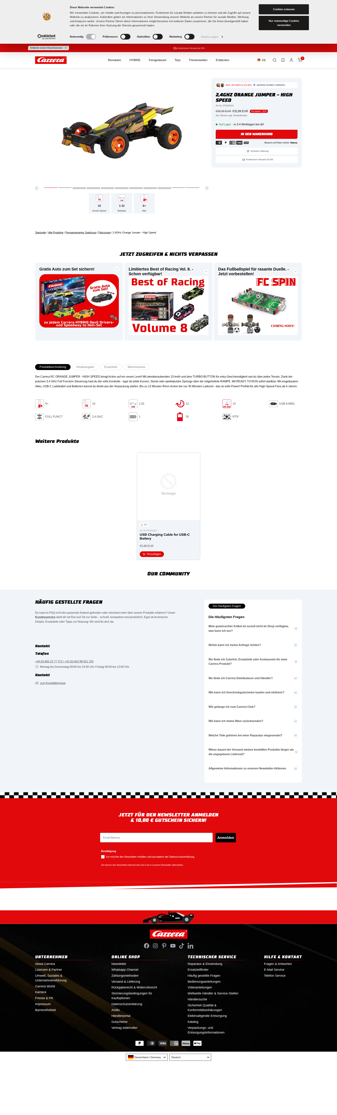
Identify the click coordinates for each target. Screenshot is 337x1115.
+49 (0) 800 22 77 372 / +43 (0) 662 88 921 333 (64, 661)
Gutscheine (119, 1022)
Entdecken (222, 60)
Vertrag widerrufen (124, 1028)
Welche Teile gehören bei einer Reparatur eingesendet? (245, 735)
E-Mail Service (274, 969)
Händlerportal (120, 1016)
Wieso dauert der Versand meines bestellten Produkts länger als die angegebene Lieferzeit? (251, 752)
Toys (177, 60)
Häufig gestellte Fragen (204, 975)
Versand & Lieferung (125, 981)
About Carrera (45, 964)
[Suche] (274, 60)
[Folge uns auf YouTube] (173, 946)
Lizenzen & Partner (48, 969)
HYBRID (135, 60)
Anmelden (225, 838)
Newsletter (118, 964)
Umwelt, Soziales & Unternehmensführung (51, 978)
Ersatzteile (110, 366)
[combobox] (147, 1057)
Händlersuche (197, 999)
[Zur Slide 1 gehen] (51, 187)
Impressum (43, 1004)
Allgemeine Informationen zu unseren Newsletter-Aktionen (247, 768)
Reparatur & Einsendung (205, 964)
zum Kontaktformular (53, 683)
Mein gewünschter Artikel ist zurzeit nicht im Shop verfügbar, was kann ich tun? (249, 628)
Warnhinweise (136, 366)
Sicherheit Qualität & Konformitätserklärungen (205, 1008)
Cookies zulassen (284, 9)
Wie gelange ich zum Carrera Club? (232, 706)
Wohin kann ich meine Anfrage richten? (235, 645)
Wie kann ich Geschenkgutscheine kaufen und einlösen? (246, 692)
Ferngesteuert (157, 60)
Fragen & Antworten (278, 964)
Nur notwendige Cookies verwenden (284, 23)
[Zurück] (36, 188)
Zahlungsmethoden (124, 975)
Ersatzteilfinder (198, 969)
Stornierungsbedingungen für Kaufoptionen (131, 996)
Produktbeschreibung (52, 366)
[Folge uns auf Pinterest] (164, 946)
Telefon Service (275, 975)
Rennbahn (114, 60)
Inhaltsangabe (85, 366)
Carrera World (45, 986)
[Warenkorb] (300, 60)
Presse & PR (44, 998)
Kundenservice (45, 617)
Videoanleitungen (200, 987)
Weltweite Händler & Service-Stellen (213, 993)
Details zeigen (209, 36)
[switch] (125, 36)
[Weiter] (207, 188)
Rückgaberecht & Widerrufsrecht (134, 987)
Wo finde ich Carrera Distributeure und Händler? (241, 678)
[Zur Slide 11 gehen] (192, 187)
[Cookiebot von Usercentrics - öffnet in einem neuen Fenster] (46, 36)
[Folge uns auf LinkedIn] (190, 946)
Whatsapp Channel (124, 969)
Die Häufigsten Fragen (227, 606)
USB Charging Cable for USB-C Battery (165, 536)
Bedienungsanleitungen (204, 981)
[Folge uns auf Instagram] (155, 946)
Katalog (193, 1022)
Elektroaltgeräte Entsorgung (207, 1016)
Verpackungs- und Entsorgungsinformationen (206, 1030)
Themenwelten (198, 60)
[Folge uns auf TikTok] (181, 946)
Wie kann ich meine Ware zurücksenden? (236, 721)
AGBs (115, 1010)
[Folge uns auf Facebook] (146, 946)
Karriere (40, 992)
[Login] (291, 60)
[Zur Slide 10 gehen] (178, 187)
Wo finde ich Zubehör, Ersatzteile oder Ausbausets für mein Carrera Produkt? (248, 661)
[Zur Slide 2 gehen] (65, 187)
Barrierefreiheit (45, 1010)
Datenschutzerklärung (126, 1004)
